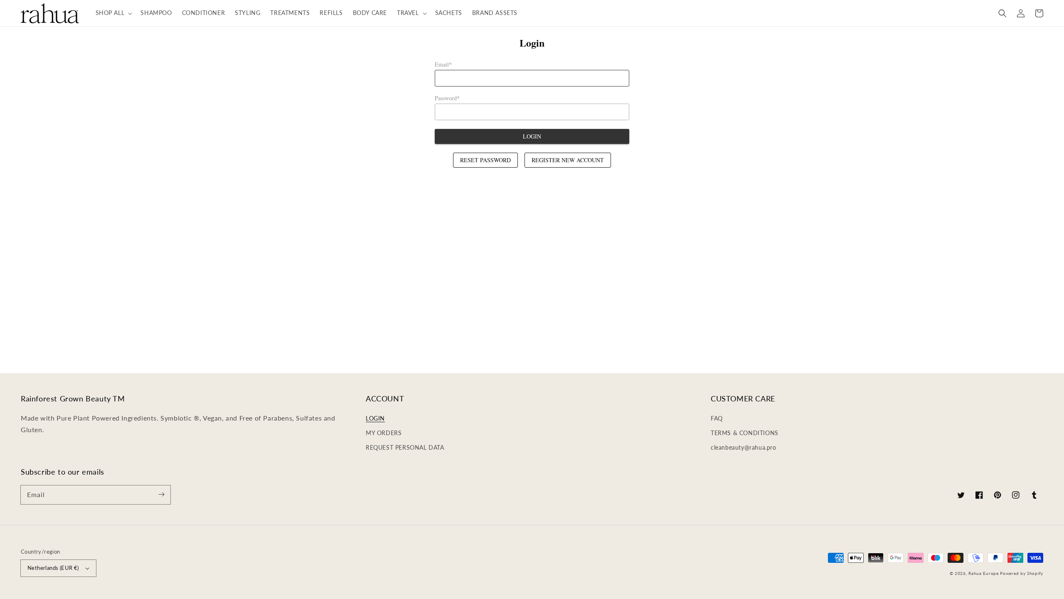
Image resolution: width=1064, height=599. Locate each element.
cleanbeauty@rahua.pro (743, 447)
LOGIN (375, 418)
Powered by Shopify (1021, 573)
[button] (113, 13)
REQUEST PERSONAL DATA (405, 447)
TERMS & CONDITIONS (744, 432)
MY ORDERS (383, 432)
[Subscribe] (161, 494)
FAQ (717, 418)
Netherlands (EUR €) (53, 567)
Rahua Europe (983, 573)
